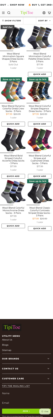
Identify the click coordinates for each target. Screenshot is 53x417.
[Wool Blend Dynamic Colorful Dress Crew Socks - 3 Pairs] (13, 90)
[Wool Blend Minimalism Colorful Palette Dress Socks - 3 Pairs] (39, 37)
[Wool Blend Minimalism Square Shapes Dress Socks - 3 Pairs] (13, 37)
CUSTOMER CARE (13, 378)
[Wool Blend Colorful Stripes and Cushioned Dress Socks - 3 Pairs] (39, 139)
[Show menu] (3, 13)
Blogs (5, 345)
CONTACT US (10, 368)
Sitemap (6, 350)
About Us (7, 339)
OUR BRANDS (10, 359)
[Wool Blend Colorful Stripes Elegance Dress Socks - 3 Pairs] (39, 90)
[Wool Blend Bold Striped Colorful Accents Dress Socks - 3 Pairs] (13, 139)
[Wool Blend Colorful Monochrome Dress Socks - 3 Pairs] (13, 191)
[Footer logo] (11, 327)
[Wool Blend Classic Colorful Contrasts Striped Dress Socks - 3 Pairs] (39, 191)
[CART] (49, 13)
